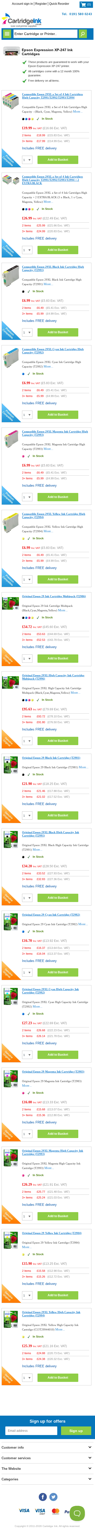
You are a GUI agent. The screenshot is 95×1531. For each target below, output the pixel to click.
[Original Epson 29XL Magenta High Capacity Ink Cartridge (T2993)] (11, 1166)
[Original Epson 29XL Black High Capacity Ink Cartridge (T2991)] (11, 847)
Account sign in (22, 4)
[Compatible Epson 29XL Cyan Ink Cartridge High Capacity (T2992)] (11, 368)
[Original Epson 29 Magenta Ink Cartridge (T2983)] (11, 1086)
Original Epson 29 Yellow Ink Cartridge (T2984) (52, 1233)
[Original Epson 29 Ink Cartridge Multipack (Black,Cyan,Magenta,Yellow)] (11, 611)
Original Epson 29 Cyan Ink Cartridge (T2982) (51, 914)
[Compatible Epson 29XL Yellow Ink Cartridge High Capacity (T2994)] (11, 533)
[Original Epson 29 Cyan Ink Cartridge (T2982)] (11, 929)
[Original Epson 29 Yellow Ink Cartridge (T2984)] (11, 1248)
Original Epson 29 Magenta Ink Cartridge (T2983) (53, 1071)
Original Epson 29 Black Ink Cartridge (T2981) (51, 757)
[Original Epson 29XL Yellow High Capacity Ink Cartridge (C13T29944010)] (11, 1327)
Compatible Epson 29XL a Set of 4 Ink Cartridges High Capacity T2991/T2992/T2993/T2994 (52, 96)
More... (78, 111)
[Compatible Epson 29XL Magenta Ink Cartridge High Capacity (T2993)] (11, 448)
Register (41, 4)
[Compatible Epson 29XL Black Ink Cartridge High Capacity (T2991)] (11, 286)
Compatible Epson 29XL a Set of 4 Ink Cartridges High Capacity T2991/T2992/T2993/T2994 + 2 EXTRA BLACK (52, 180)
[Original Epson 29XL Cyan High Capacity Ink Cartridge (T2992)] (11, 1004)
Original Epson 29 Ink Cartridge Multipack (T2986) (54, 596)
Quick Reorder (59, 4)
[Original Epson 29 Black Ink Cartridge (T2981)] (11, 773)
